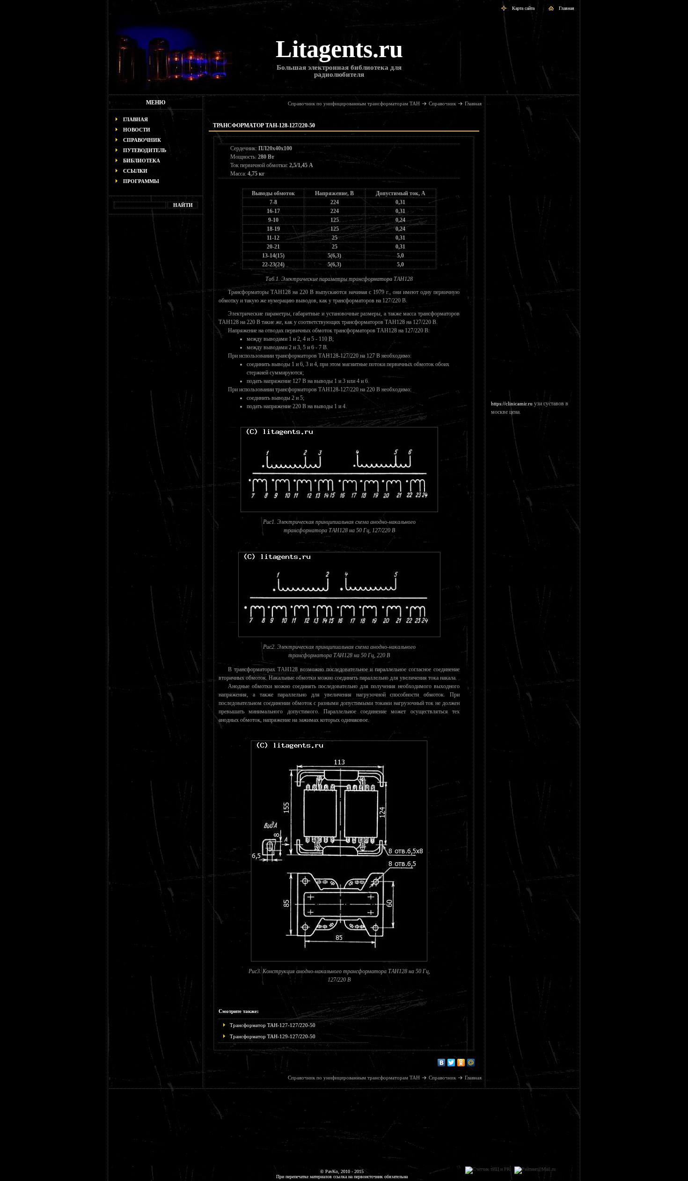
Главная (566, 8)
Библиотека (141, 160)
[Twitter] (451, 1062)
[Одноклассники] (461, 1062)
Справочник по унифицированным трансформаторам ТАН (354, 103)
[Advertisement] (155, 363)
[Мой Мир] (471, 1062)
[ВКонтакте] (441, 1062)
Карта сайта (523, 8)
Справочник (142, 140)
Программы (141, 181)
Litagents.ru (339, 49)
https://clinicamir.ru (512, 403)
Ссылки (135, 171)
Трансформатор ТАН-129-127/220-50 (272, 1036)
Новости (136, 129)
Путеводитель (144, 150)
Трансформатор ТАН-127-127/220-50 (272, 1025)
